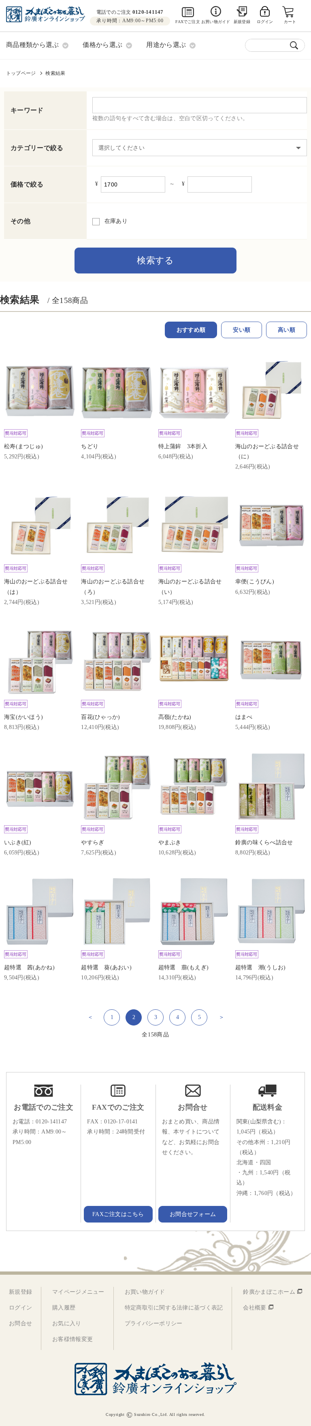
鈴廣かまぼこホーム (269, 1292)
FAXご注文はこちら (118, 1214)
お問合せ (20, 1323)
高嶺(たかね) (175, 717)
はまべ (244, 717)
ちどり (89, 446)
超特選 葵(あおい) (106, 967)
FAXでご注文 (187, 21)
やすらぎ (92, 842)
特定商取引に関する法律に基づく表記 (174, 1308)
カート (290, 21)
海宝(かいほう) (23, 717)
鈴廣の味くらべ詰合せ (264, 842)
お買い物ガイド (215, 21)
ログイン (20, 1308)
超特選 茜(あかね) (29, 967)
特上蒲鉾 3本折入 (183, 446)
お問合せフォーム (193, 1214)
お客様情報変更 (72, 1339)
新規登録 (242, 21)
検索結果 (55, 73)
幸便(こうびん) (254, 581)
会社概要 (254, 1308)
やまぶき (169, 842)
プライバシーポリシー (154, 1323)
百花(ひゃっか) (100, 717)
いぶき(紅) (18, 842)
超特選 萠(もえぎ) (183, 967)
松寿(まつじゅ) (23, 446)
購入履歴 (63, 1308)
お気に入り (66, 1323)
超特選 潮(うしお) (260, 967)
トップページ (21, 73)
